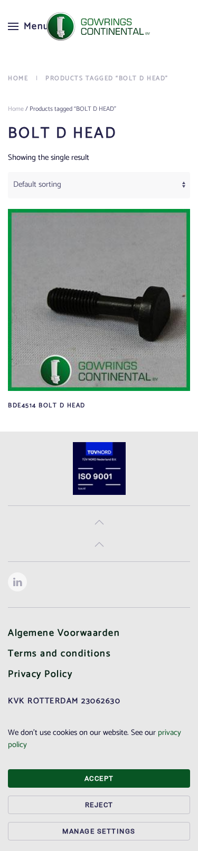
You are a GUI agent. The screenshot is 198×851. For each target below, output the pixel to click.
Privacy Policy (40, 674)
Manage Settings (99, 831)
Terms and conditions (59, 654)
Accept (99, 778)
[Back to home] (99, 26)
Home (16, 109)
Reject (99, 805)
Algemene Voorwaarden (64, 633)
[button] (29, 26)
